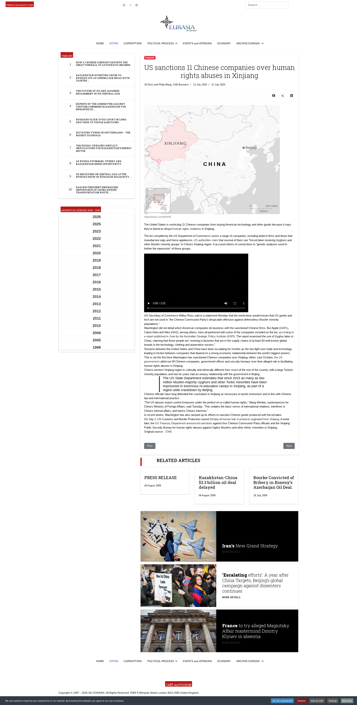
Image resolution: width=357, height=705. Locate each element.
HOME (100, 43)
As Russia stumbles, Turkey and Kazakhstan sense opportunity (98, 162)
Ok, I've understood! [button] (282, 700)
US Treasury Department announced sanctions (183, 423)
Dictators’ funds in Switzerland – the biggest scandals (103, 134)
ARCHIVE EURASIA (248, 43)
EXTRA (114, 43)
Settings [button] (333, 700)
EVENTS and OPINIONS (197, 43)
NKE (174, 332)
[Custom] (136, 5)
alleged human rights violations (182, 228)
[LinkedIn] (291, 95)
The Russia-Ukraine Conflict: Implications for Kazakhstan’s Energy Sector (104, 148)
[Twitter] (130, 5)
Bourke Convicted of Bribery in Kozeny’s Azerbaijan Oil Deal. (273, 482)
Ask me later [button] (317, 700)
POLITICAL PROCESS (160, 43)
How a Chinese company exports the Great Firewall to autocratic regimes (103, 63)
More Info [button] (347, 700)
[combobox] (267, 5)
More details (231, 552)
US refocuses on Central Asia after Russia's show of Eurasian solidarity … (103, 175)
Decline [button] (301, 700)
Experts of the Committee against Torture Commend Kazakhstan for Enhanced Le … (101, 106)
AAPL (283, 328)
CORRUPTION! (133, 43)
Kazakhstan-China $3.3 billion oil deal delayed (218, 482)
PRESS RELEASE (160, 477)
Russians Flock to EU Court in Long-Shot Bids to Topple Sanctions (101, 121)
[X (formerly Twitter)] (282, 95)
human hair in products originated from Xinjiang (250, 419)
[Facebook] (124, 5)
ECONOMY (224, 43)
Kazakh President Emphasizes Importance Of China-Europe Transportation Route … (97, 190)
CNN (168, 431)
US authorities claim (206, 240)
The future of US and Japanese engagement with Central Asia (98, 92)
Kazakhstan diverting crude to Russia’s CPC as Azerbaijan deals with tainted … (103, 78)
